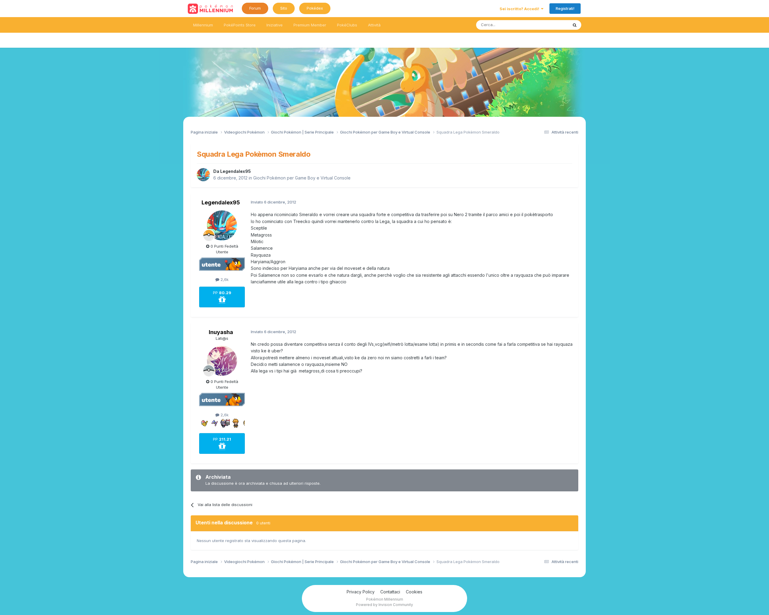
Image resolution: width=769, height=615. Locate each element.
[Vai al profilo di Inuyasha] (222, 361)
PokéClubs (347, 25)
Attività (374, 25)
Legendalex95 (235, 171)
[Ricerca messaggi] (574, 25)
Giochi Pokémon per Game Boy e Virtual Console (302, 177)
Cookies (414, 591)
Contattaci (390, 591)
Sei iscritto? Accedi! (520, 8)
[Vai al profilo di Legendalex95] (203, 174)
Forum (255, 8)
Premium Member (309, 25)
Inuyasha (221, 332)
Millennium (203, 25)
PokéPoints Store (240, 25)
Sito (283, 8)
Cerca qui (551, 25)
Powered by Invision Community (384, 604)
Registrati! (565, 8)
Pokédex (315, 8)
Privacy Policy (361, 591)
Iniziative (274, 25)
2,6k (224, 279)
